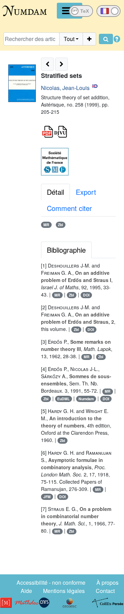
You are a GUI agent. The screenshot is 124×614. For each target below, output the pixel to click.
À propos (107, 582)
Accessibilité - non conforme (51, 582)
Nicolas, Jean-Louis (65, 88)
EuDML (63, 398)
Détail (55, 192)
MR (46, 224)
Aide (26, 591)
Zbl (60, 224)
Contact (105, 591)
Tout (69, 39)
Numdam (86, 398)
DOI (86, 295)
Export (86, 192)
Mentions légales (64, 591)
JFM (47, 496)
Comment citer (69, 208)
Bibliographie (66, 250)
